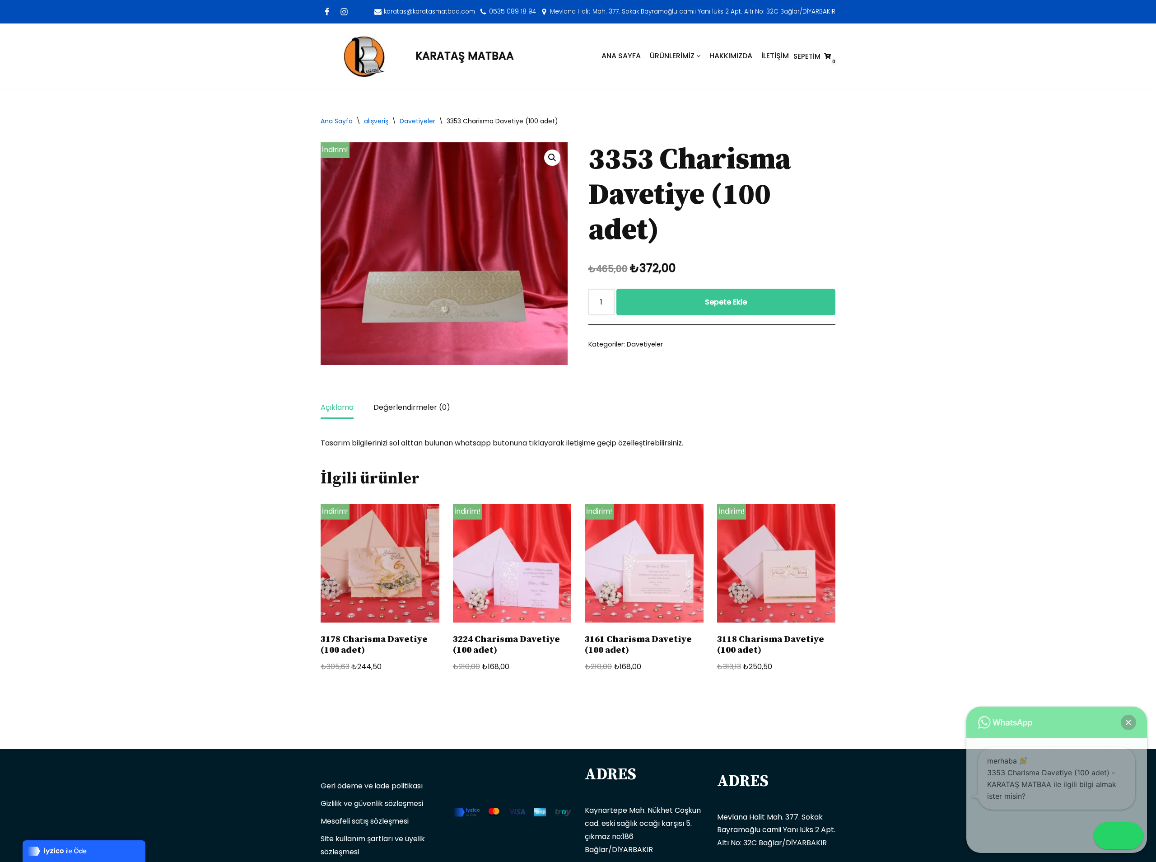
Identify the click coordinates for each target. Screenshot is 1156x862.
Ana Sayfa (337, 121)
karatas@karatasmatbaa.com (429, 11)
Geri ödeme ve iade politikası (372, 786)
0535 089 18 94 (512, 11)
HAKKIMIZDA (730, 56)
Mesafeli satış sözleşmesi (365, 821)
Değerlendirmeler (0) (411, 407)
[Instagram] (344, 11)
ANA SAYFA (621, 56)
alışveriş (376, 121)
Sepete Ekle (726, 302)
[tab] (337, 408)
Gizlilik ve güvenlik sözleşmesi (372, 803)
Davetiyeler (417, 121)
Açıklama (337, 407)
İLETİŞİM (775, 56)
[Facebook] (327, 11)
